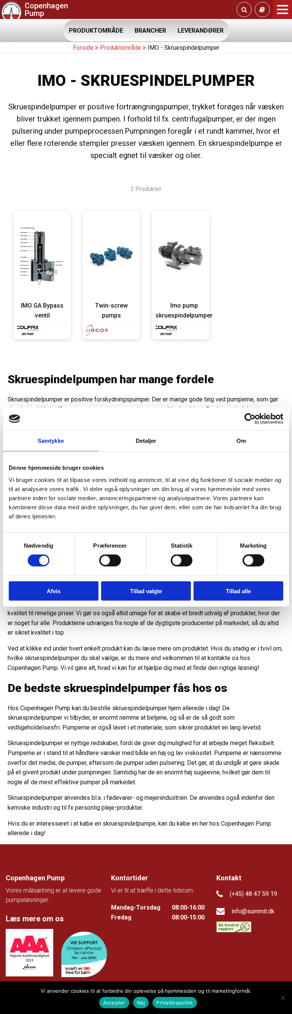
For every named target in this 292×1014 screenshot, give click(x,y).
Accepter (114, 1003)
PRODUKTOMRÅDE (96, 30)
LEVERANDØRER (201, 30)
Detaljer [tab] (146, 441)
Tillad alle (238, 591)
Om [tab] (241, 441)
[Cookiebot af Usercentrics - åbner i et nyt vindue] (250, 419)
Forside (83, 47)
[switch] (110, 560)
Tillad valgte (146, 591)
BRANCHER (150, 30)
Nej (141, 1003)
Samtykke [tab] (51, 441)
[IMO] (27, 330)
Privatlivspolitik (174, 1003)
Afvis (53, 591)
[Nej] (282, 997)
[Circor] (97, 330)
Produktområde (120, 47)
